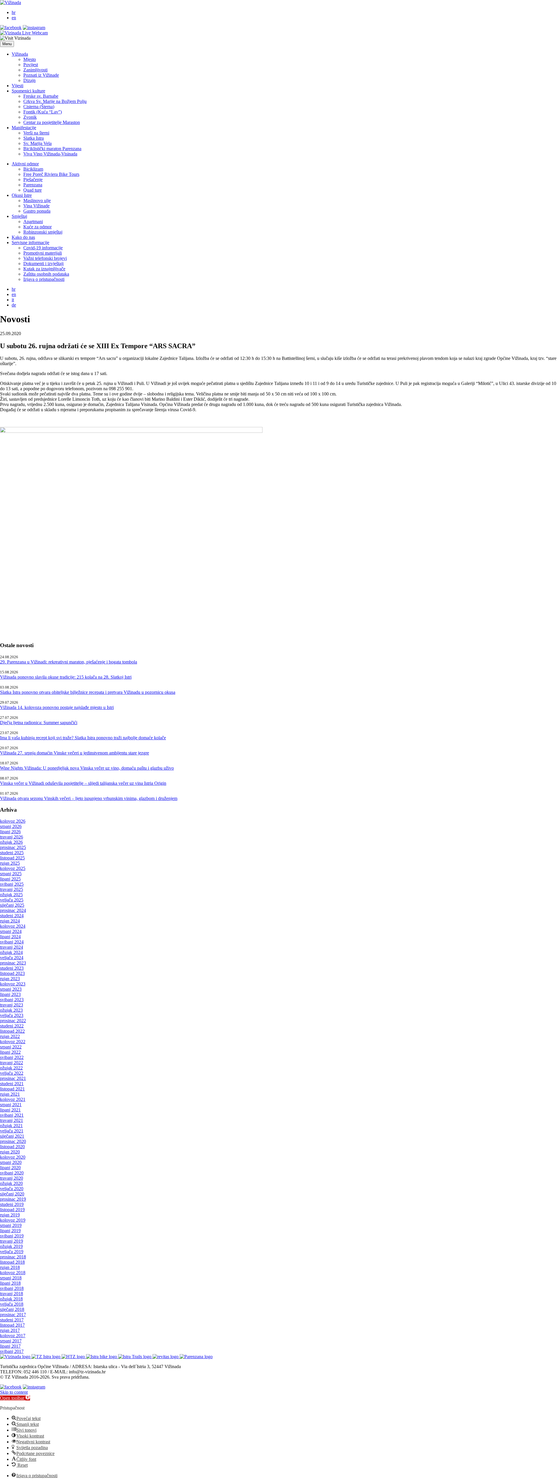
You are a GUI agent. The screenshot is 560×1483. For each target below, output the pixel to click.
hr (13, 12)
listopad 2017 (12, 1325)
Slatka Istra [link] (33, 138)
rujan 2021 (10, 1094)
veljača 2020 (11, 1188)
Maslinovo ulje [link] (37, 200)
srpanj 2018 (11, 1277)
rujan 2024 (10, 920)
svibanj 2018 (12, 1288)
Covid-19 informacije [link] (43, 247)
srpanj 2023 (11, 989)
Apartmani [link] (33, 221)
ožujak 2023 (11, 1010)
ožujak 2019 (11, 1246)
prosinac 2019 (13, 1199)
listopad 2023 (12, 973)
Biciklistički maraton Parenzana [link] (52, 148)
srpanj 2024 (11, 931)
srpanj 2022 (11, 1046)
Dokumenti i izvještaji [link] (43, 263)
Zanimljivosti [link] (35, 69)
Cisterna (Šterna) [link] (38, 106)
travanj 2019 (11, 1241)
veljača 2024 (11, 957)
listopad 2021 (12, 1088)
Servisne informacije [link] (30, 242)
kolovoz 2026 (12, 821)
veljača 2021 (11, 1130)
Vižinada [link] (20, 54)
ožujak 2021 (11, 1125)
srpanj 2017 (11, 1340)
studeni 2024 (12, 915)
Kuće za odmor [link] (37, 226)
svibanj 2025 (12, 884)
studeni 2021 (12, 1083)
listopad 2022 (12, 1031)
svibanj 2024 (12, 941)
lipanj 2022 (10, 1052)
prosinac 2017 (13, 1314)
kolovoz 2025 (12, 868)
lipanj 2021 (10, 1109)
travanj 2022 (11, 1062)
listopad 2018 (12, 1262)
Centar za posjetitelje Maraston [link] (51, 122)
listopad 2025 (12, 857)
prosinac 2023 (13, 962)
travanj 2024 (11, 947)
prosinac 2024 (13, 910)
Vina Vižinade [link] (36, 205)
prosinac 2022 (13, 1020)
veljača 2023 (11, 1015)
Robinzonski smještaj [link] (42, 232)
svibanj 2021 (12, 1115)
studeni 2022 (12, 1025)
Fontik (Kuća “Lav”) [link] (42, 111)
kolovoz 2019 (12, 1220)
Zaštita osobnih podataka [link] (46, 274)
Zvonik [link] (30, 117)
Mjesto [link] (29, 59)
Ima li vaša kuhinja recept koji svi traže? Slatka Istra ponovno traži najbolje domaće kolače (83, 737)
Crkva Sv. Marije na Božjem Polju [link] (55, 101)
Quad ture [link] (32, 190)
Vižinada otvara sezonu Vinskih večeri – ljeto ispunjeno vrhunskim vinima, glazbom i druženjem (88, 798)
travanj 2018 (11, 1293)
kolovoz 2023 (12, 983)
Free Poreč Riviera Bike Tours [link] (51, 174)
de (14, 304)
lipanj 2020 (10, 1167)
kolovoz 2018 (12, 1272)
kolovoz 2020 (12, 1157)
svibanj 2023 (12, 999)
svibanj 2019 (12, 1235)
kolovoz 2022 (12, 1041)
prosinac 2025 (13, 847)
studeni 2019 (12, 1204)
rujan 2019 (10, 1214)
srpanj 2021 (11, 1104)
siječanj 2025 (12, 905)
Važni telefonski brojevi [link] (45, 258)
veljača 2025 (11, 899)
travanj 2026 (11, 836)
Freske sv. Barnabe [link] (40, 96)
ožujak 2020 (11, 1183)
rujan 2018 (10, 1267)
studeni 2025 (12, 852)
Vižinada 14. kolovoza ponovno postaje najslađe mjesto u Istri (57, 707)
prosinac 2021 (13, 1078)
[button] (7, 44)
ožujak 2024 (11, 952)
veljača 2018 (11, 1304)
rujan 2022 (10, 1036)
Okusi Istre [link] (22, 195)
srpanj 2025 (11, 873)
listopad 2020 (12, 1146)
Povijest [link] (30, 64)
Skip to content (14, 1392)
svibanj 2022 (12, 1057)
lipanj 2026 (10, 831)
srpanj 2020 (11, 1162)
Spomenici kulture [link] (28, 90)
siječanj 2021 (12, 1136)
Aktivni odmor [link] (25, 163)
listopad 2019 (12, 1209)
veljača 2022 (11, 1073)
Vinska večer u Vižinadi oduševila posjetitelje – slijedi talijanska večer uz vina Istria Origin (83, 783)
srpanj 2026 (11, 826)
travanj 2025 (11, 889)
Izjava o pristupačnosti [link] (43, 279)
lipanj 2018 (10, 1283)
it (13, 299)
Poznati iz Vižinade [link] (41, 75)
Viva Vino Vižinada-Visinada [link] (50, 153)
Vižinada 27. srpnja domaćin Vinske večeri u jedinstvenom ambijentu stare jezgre (74, 752)
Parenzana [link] (32, 184)
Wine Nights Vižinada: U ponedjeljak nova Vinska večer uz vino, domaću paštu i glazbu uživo (87, 768)
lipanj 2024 (10, 936)
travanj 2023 (11, 1004)
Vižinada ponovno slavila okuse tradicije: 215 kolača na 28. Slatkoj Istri (66, 677)
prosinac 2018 (13, 1256)
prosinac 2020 (13, 1141)
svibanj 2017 (12, 1351)
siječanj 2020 (12, 1193)
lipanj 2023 (10, 994)
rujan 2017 (10, 1330)
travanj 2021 (11, 1120)
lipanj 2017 (10, 1346)
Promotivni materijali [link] (42, 253)
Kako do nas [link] (23, 237)
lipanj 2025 (10, 878)
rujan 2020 (10, 1151)
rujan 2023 (10, 978)
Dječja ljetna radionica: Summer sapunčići (38, 722)
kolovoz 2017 (12, 1335)
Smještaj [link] (19, 216)
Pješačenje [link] (33, 179)
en (14, 17)
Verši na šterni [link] (36, 132)
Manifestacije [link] (24, 127)
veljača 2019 (11, 1251)
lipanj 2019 (10, 1230)
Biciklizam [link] (33, 169)
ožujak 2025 (11, 894)
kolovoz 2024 (12, 926)
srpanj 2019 (11, 1225)
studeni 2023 (12, 968)
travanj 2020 (11, 1178)
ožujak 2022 (11, 1067)
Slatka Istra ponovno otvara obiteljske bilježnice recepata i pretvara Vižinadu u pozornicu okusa (87, 692)
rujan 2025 (10, 863)
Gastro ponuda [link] (36, 211)
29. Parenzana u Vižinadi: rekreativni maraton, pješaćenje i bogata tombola (68, 661)
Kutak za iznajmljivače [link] (44, 268)
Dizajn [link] (29, 80)
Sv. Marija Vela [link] (37, 143)
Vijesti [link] (17, 85)
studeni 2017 (12, 1319)
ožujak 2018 (11, 1298)
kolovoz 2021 (12, 1099)
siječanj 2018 (12, 1309)
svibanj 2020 (12, 1172)
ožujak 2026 (11, 842)
